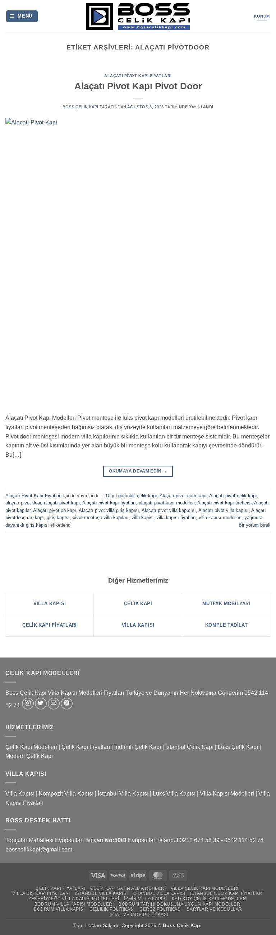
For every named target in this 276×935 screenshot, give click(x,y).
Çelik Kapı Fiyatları (85, 747)
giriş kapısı (58, 517)
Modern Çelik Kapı (29, 756)
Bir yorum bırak (255, 525)
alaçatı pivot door (23, 503)
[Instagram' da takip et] (28, 703)
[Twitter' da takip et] (41, 703)
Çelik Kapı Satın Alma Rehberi (128, 888)
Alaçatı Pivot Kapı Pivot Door (138, 86)
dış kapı (35, 517)
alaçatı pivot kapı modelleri (167, 503)
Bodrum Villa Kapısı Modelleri (74, 904)
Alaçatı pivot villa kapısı (223, 510)
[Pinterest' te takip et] (67, 703)
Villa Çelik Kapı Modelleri (205, 888)
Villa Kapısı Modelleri (227, 794)
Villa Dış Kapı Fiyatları (41, 893)
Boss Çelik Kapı (80, 107)
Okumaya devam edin (138, 471)
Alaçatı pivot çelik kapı (233, 495)
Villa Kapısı (19, 794)
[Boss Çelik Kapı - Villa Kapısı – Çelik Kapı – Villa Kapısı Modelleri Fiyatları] (138, 16)
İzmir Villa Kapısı (145, 898)
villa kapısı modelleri (220, 517)
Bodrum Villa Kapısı (59, 909)
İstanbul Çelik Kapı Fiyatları (227, 893)
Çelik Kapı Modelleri (31, 747)
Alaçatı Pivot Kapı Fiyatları (138, 75)
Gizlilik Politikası (112, 909)
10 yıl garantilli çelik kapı (131, 495)
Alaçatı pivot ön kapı (54, 510)
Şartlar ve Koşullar (214, 909)
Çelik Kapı (190, 925)
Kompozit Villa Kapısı (66, 794)
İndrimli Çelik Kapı (137, 747)
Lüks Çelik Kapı (238, 747)
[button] (22, 16)
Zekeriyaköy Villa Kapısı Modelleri (73, 898)
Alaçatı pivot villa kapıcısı (169, 510)
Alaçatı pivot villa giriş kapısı (109, 510)
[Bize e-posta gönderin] (54, 703)
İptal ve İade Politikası (139, 914)
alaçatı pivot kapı (62, 503)
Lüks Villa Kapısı (174, 794)
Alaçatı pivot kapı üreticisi (224, 503)
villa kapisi (142, 517)
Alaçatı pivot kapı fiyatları (109, 503)
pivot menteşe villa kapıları (101, 517)
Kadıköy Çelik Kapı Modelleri (210, 898)
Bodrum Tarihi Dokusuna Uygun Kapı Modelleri (180, 904)
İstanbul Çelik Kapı (189, 747)
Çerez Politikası (160, 909)
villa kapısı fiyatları (176, 517)
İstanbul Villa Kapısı (123, 794)
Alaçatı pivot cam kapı (183, 495)
